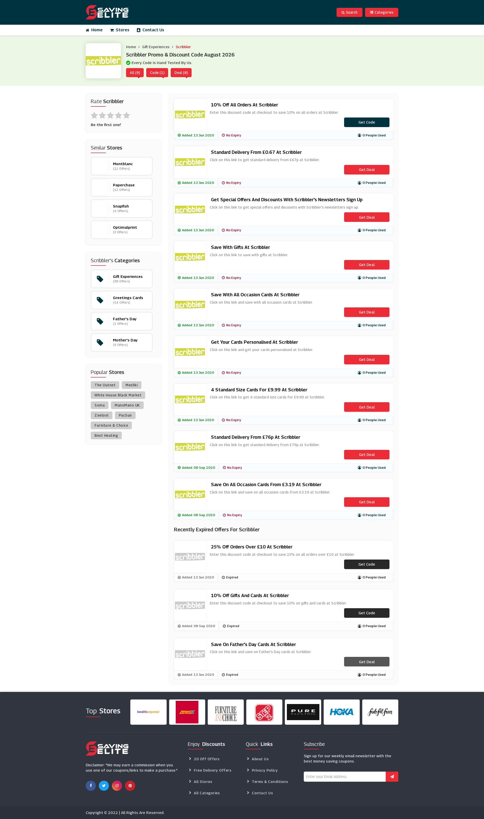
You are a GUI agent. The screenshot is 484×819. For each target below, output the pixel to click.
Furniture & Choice (111, 425)
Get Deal (367, 169)
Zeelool (102, 415)
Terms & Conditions (270, 781)
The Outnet (105, 385)
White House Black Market (118, 395)
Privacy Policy (265, 770)
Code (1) (157, 72)
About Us (260, 759)
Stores (122, 29)
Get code (366, 122)
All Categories (207, 793)
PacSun (125, 415)
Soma (100, 405)
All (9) (135, 72)
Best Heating (106, 435)
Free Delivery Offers (212, 770)
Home (97, 29)
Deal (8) (181, 72)
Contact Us (153, 29)
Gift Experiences (155, 47)
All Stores (203, 781)
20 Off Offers (207, 759)
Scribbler (183, 47)
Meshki (132, 385)
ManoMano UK (127, 405)
